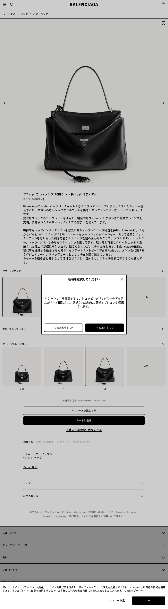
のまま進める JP (63, 327)
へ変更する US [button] (104, 327)
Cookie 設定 (117, 600)
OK (148, 600)
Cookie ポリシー (134, 590)
